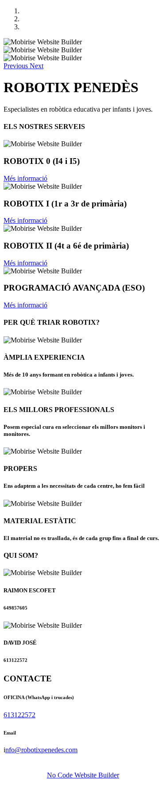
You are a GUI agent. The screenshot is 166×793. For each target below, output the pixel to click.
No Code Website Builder (83, 775)
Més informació (25, 178)
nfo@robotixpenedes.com (41, 750)
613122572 (19, 715)
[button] (17, 66)
